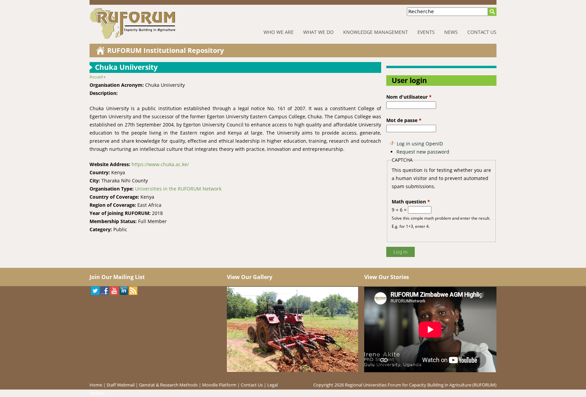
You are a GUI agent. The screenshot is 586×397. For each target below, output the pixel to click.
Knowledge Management (375, 32)
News (451, 32)
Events (426, 32)
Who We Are (278, 32)
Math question (411, 201)
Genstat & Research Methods (168, 385)
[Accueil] (154, 23)
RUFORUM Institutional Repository (165, 50)
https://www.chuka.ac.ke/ (160, 164)
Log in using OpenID (420, 143)
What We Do (318, 32)
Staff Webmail (120, 385)
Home (96, 385)
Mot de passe (404, 120)
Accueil (96, 77)
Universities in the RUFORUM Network (178, 188)
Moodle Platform (219, 385)
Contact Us (481, 32)
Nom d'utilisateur (409, 97)
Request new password (422, 151)
